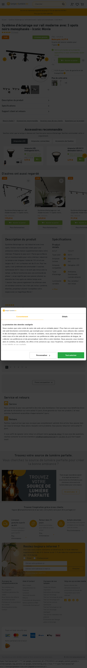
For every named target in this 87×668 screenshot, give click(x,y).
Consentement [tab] (22, 317)
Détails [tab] (65, 317)
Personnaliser (41, 355)
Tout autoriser (70, 355)
